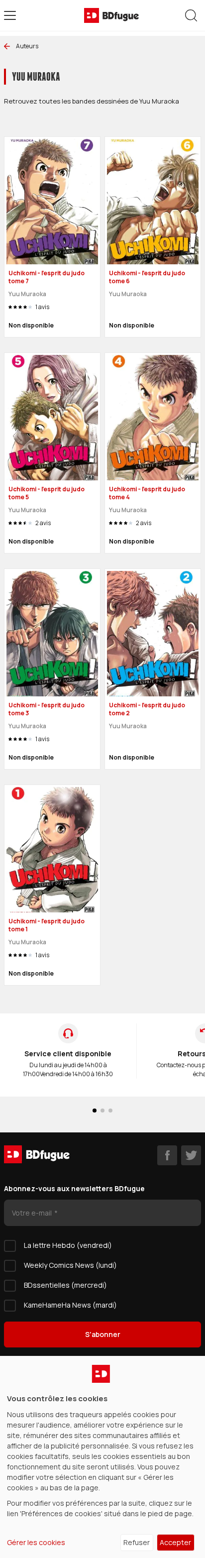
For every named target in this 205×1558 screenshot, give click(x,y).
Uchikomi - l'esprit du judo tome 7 (46, 277)
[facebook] (167, 1155)
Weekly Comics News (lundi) (70, 1265)
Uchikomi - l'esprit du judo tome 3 (46, 709)
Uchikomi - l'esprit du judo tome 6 (147, 277)
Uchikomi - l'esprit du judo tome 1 (46, 925)
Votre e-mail (32, 1213)
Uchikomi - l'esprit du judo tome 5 (46, 493)
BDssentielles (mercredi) (65, 1285)
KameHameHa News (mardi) (70, 1305)
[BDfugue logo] (111, 15)
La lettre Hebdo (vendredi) (68, 1245)
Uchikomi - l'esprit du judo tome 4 (147, 493)
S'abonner (102, 1334)
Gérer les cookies (36, 1542)
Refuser (136, 1542)
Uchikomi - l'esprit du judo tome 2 (147, 709)
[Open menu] (10, 15)
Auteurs (27, 46)
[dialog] (102, 1457)
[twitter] (191, 1155)
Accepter (175, 1542)
